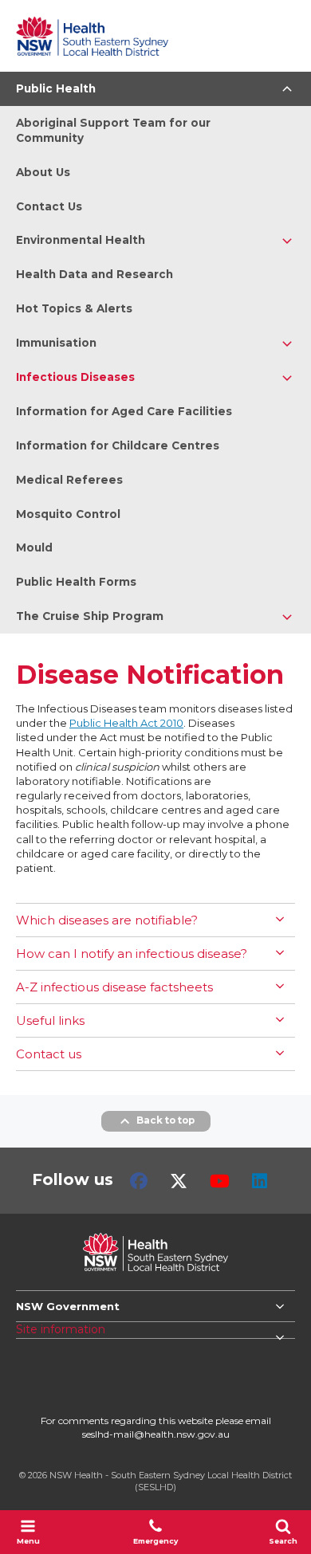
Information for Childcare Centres (117, 445)
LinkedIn (260, 1181)
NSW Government (68, 1306)
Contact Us (49, 206)
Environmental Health (80, 239)
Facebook (139, 1181)
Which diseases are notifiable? (107, 920)
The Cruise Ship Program (89, 616)
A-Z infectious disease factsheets (114, 987)
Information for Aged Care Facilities (124, 411)
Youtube (219, 1181)
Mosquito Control (68, 514)
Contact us (48, 1054)
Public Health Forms (76, 581)
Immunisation (56, 342)
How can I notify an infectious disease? (131, 953)
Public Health (56, 88)
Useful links (50, 1020)
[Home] (92, 36)
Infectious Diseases (75, 377)
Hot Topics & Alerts (74, 308)
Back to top (165, 1120)
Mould (34, 547)
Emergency (155, 1540)
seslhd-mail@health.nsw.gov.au (156, 1434)
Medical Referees (69, 479)
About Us (43, 172)
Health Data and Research (94, 274)
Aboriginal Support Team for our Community (113, 130)
